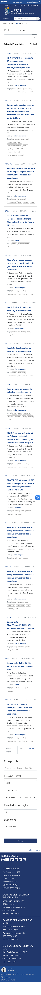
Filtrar (20, 841)
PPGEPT (8, 475)
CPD (13, 980)
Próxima (31, 748)
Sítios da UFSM (33, 5)
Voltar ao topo (33, 850)
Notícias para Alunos (18, 332)
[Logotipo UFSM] (7, 10)
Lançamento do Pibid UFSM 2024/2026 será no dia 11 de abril (20, 666)
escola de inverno (23, 243)
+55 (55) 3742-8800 (10, 939)
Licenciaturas (12, 92)
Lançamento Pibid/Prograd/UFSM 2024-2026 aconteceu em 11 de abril (20, 625)
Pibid (19, 92)
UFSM (32, 92)
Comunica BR (17, 2)
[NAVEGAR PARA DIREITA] (39, 2)
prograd (10, 335)
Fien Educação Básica (14, 145)
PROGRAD (8, 53)
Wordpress (5, 977)
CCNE (14, 243)
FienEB (25, 145)
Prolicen (10, 152)
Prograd (25, 92)
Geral (17, 240)
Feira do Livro (12, 142)
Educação (19, 555)
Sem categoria (20, 85)
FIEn (19, 142)
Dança (20, 89)
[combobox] (20, 768)
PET (18, 149)
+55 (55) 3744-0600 (11, 913)
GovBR (4, 2)
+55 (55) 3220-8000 (11, 888)
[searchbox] (20, 768)
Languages (7, 5)
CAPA (20, 413)
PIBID (22, 511)
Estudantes (19, 328)
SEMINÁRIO (18, 514)
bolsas (14, 89)
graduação (27, 89)
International (20, 5)
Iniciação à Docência (14, 416)
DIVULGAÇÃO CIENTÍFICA (20, 139)
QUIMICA (10, 514)
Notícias (18, 507)
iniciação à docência (18, 688)
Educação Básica (23, 602)
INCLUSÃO (15, 511)
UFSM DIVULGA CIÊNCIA (15, 155)
